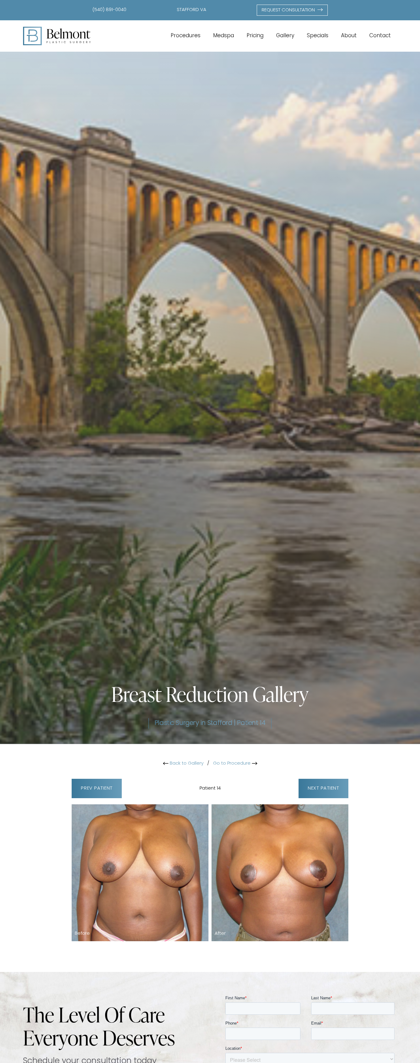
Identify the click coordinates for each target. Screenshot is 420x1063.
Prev (97, 788)
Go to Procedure (232, 763)
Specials (317, 35)
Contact (380, 35)
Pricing (255, 35)
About (349, 35)
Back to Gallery (186, 763)
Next (323, 788)
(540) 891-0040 (109, 10)
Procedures (185, 35)
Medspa (223, 35)
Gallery (285, 35)
